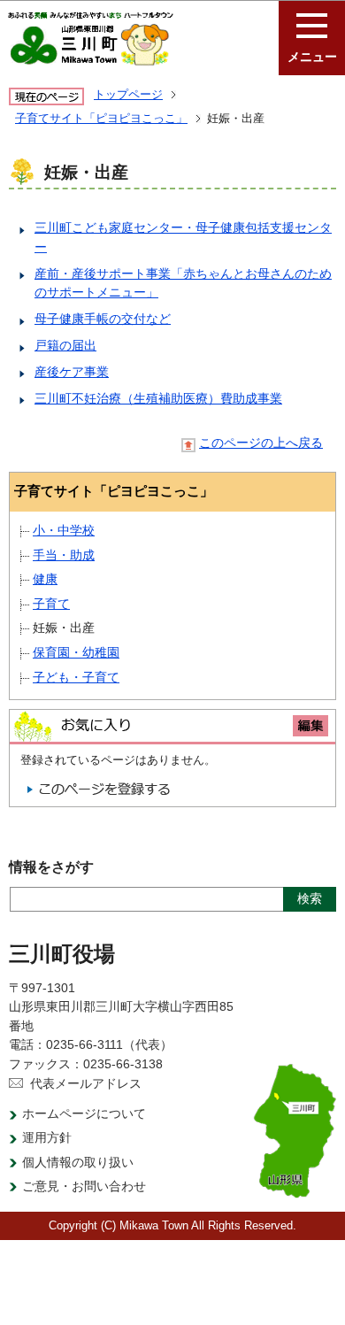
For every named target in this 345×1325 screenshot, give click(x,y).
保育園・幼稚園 (76, 652)
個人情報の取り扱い (78, 1162)
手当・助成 (64, 555)
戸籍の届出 (65, 345)
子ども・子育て (76, 677)
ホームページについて (84, 1113)
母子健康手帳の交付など (102, 319)
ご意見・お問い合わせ (84, 1186)
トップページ (128, 94)
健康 (45, 579)
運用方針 (47, 1137)
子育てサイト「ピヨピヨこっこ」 (101, 118)
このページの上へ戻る (261, 443)
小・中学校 (64, 530)
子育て (51, 604)
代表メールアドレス (86, 1083)
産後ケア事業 (71, 372)
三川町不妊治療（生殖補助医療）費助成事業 (158, 398)
